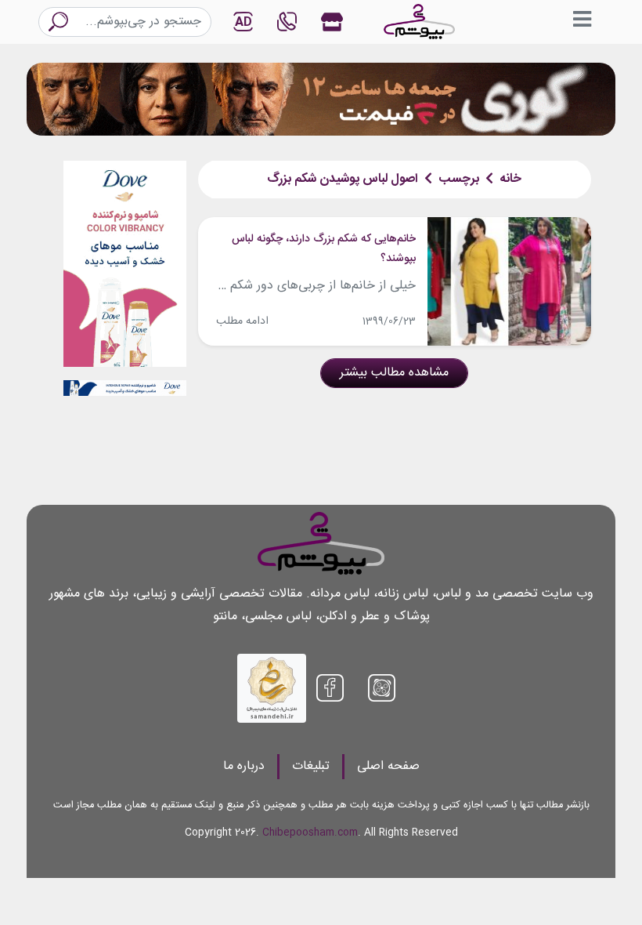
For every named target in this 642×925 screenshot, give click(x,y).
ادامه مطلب (242, 321)
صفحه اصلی (388, 766)
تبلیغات (311, 766)
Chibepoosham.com (310, 833)
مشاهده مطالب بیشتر (394, 372)
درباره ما (244, 766)
